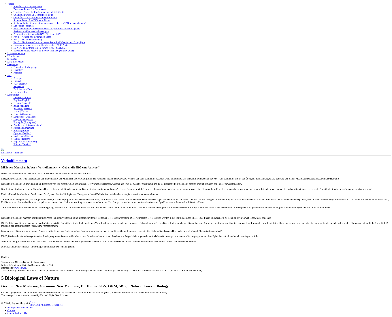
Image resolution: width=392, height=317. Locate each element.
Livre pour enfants (16, 53)
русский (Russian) (22, 108)
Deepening (12, 64)
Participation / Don (22, 89)
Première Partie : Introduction (27, 6)
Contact (17, 81)
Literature (18, 70)
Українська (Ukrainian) (25, 141)
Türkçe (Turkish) (21, 139)
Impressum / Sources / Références (46, 305)
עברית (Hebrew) (21, 111)
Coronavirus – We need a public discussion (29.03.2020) (40, 45)
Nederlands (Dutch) (23, 136)
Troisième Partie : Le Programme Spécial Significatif (38, 12)
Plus (9, 75)
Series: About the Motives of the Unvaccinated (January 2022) (43, 50)
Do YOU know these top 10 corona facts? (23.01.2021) (40, 48)
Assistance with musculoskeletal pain (31, 31)
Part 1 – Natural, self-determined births (32, 37)
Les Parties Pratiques (23, 26)
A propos (17, 78)
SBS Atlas (12, 59)
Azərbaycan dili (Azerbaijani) (27, 125)
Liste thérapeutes (15, 61)
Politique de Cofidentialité (19, 307)
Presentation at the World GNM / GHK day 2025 (37, 34)
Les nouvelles (20, 92)
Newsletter (18, 86)
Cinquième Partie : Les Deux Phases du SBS (35, 17)
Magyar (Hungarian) (23, 119)
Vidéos (10, 3)
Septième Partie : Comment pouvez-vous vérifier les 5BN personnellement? (49, 23)
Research (17, 72)
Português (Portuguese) (24, 122)
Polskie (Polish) (21, 130)
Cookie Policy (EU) (17, 313)
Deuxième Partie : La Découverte (29, 9)
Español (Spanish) (22, 103)
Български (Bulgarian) (24, 116)
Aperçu (33, 302)
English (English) (21, 100)
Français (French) (21, 114)
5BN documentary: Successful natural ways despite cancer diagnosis (46, 28)
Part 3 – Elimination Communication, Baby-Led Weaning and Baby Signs (49, 42)
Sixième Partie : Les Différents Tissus (31, 20)
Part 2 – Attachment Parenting (27, 39)
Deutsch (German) (22, 97)
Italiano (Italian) (21, 105)
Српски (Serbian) (22, 133)
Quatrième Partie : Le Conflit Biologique (33, 14)
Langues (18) (13, 94)
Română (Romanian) (23, 127)
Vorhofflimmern (14, 161)
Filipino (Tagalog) (22, 144)
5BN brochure (20, 83)
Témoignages (13, 56)
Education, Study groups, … (27, 67)
